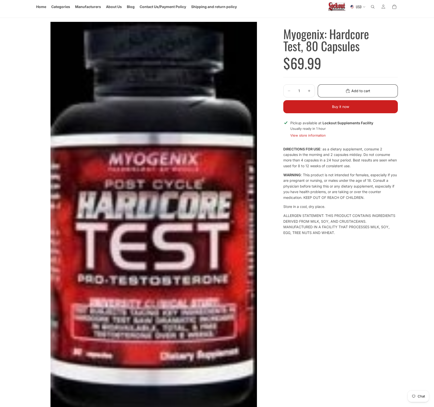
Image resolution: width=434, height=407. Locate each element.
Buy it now (340, 106)
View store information (308, 135)
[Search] (372, 6)
